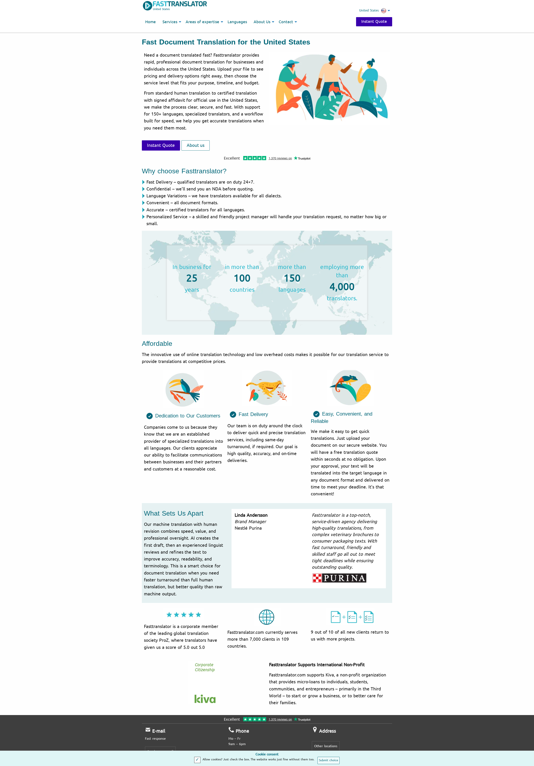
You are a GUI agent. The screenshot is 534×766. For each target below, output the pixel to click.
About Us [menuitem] (262, 22)
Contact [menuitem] (286, 22)
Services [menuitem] (169, 22)
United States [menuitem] (369, 10)
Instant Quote (374, 21)
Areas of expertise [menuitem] (202, 22)
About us (196, 145)
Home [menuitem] (150, 22)
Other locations (325, 746)
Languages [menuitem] (237, 22)
